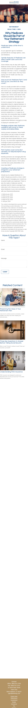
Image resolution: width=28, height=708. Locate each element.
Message (4, 258)
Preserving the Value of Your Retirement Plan (10, 310)
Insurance (14, 704)
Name (3, 240)
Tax (14, 706)
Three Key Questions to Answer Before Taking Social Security (11, 342)
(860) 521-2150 (16, 683)
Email (2, 249)
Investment (14, 700)
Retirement (14, 698)
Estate (14, 702)
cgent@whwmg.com (14, 693)
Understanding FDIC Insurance (11, 372)
